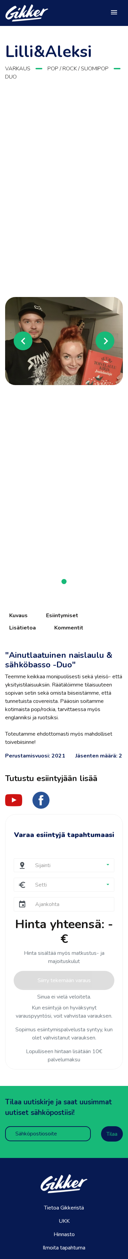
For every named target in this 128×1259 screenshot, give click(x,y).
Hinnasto (64, 1234)
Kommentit (68, 628)
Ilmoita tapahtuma (64, 1247)
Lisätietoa (22, 628)
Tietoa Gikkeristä (64, 1208)
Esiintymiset (62, 615)
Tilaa (111, 1134)
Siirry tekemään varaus (64, 980)
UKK (64, 1221)
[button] (14, 341)
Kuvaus (18, 615)
